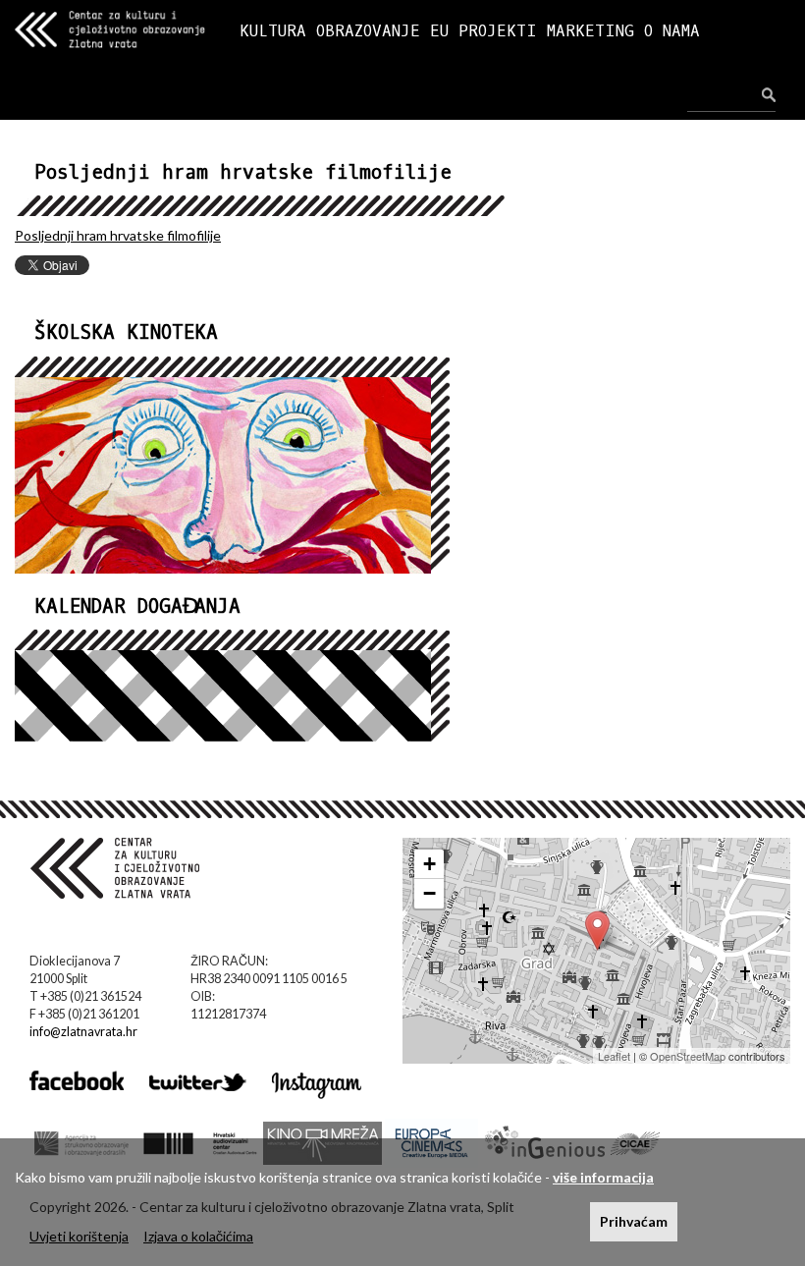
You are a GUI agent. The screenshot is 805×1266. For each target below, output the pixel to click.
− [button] (429, 893)
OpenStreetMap (687, 1056)
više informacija (603, 1177)
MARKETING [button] (590, 31)
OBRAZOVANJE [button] (368, 31)
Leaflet (614, 1056)
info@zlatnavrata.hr (83, 1031)
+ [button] (429, 864)
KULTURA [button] (273, 31)
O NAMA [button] (672, 31)
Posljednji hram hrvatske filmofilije (118, 235)
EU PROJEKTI (483, 31)
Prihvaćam (634, 1221)
